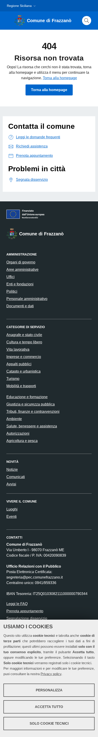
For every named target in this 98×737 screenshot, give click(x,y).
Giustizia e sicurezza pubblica (30, 404)
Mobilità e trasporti (21, 386)
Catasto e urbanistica (23, 371)
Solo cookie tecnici (49, 723)
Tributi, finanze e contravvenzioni (32, 411)
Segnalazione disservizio (26, 618)
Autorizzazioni (17, 433)
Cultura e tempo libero (24, 342)
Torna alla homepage (60, 78)
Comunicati (15, 477)
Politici (11, 291)
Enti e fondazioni (20, 284)
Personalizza (49, 690)
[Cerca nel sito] (86, 20)
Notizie (12, 469)
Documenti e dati (20, 306)
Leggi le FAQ (17, 604)
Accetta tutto (49, 707)
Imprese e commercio (23, 357)
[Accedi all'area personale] (91, 4)
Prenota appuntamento (24, 611)
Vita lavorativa (17, 349)
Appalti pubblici (18, 364)
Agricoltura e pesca (22, 441)
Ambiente (14, 419)
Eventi (11, 517)
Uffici (10, 277)
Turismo (12, 379)
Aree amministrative (22, 269)
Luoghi (12, 509)
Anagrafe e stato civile (24, 335)
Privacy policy (51, 674)
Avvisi (11, 484)
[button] (22, 6)
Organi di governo (20, 262)
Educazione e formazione (27, 397)
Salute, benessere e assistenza (31, 426)
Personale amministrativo (26, 299)
